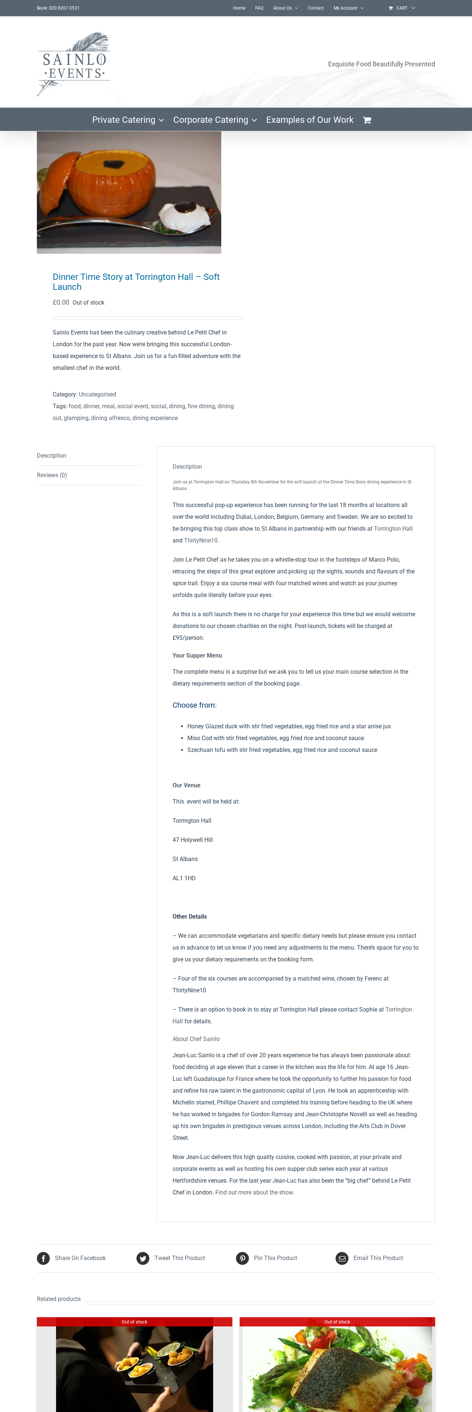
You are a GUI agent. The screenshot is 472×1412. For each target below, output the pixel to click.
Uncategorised (97, 394)
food (75, 406)
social (158, 406)
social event (132, 406)
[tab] (88, 456)
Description (51, 455)
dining (177, 406)
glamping (76, 417)
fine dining (201, 406)
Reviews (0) (52, 475)
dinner (91, 406)
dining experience (155, 417)
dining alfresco (110, 417)
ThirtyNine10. (201, 540)
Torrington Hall (393, 528)
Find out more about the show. (254, 1192)
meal (108, 406)
